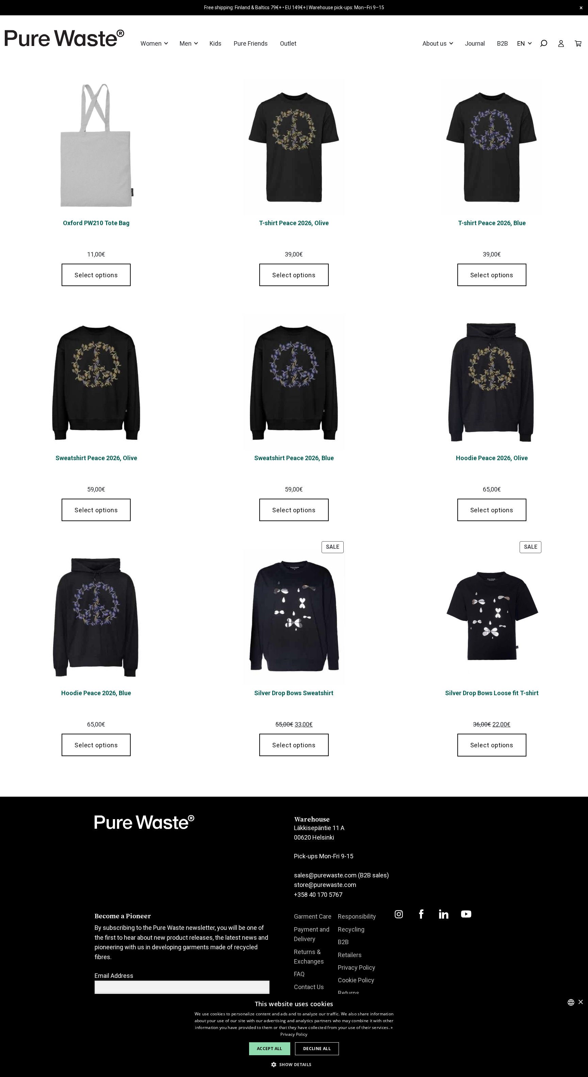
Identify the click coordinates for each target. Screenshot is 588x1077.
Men (186, 43)
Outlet (288, 43)
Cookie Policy (356, 980)
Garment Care (312, 916)
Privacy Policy (356, 967)
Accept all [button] (269, 1048)
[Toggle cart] (578, 43)
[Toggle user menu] (561, 43)
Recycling (351, 929)
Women (152, 43)
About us (435, 43)
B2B (502, 43)
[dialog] (294, 1035)
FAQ (299, 974)
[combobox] (541, 43)
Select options (96, 275)
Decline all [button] (317, 1048)
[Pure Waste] (56, 38)
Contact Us (309, 986)
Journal (475, 43)
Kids (216, 43)
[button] (293, 1064)
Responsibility (357, 916)
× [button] (580, 1002)
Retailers (350, 954)
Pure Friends (251, 43)
